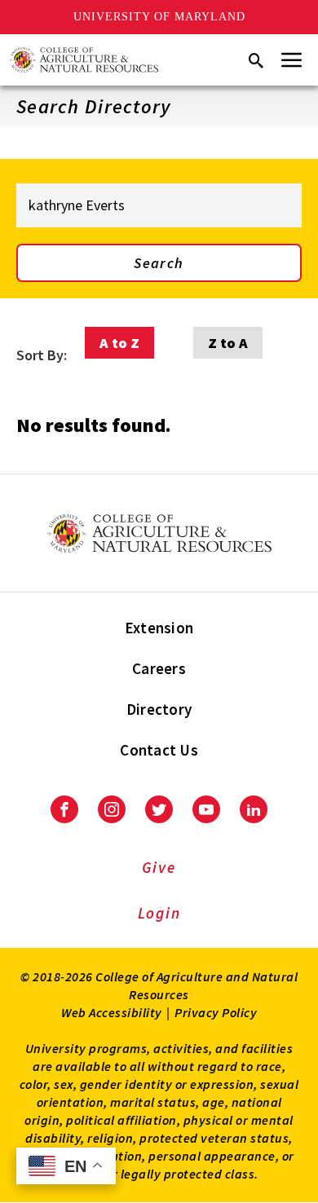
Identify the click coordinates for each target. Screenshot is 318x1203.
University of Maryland (159, 17)
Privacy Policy (215, 1012)
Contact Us (159, 750)
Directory (159, 709)
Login (159, 913)
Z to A (228, 342)
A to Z (119, 342)
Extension (159, 627)
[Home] (84, 60)
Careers (159, 668)
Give (158, 867)
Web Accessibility (111, 1012)
